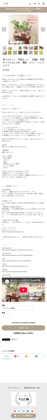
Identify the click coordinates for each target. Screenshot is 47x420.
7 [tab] (36, 47)
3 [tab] (15, 47)
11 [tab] (15, 52)
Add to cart (23, 328)
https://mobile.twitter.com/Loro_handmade (16, 261)
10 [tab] (10, 52)
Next (43, 29)
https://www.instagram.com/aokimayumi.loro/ (17, 250)
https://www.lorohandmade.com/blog (14, 271)
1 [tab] (4, 47)
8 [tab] (41, 47)
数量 (3, 313)
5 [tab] (25, 47)
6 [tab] (31, 47)
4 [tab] (20, 47)
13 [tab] (25, 52)
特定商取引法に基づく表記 (32, 388)
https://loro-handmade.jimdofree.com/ (15, 266)
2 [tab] (10, 47)
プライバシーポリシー (13, 388)
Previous (4, 29)
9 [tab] (4, 52)
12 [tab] (20, 52)
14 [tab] (31, 52)
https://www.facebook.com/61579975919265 (17, 255)
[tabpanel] (23, 29)
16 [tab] (41, 52)
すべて (7, 356)
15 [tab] (36, 52)
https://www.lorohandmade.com (13, 232)
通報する (15, 339)
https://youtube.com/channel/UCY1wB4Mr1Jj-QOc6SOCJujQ (23, 277)
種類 (3, 305)
